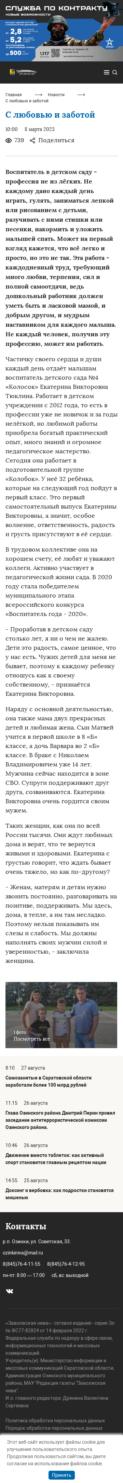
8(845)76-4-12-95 (66, 1264)
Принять (61, 1475)
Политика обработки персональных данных (55, 1420)
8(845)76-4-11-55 (21, 1264)
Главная (13, 94)
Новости (56, 94)
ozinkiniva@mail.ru (23, 1253)
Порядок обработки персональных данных (53, 1428)
